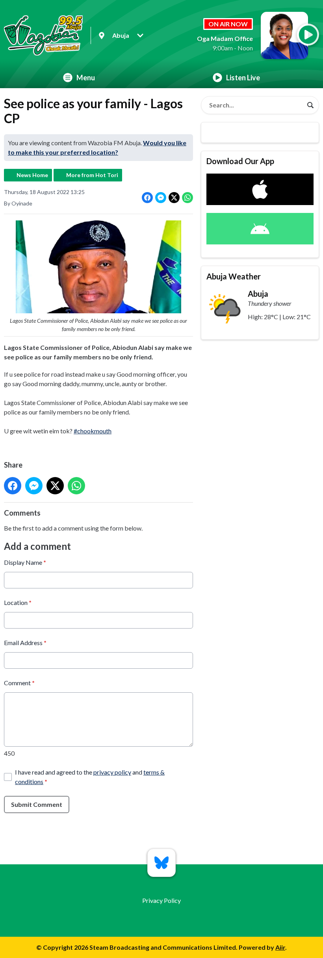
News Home (32, 175)
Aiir (280, 947)
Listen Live (243, 77)
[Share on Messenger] (160, 197)
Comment (19, 682)
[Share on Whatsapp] (187, 197)
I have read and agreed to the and (90, 776)
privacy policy (112, 772)
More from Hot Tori (92, 175)
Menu (85, 77)
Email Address (25, 642)
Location (18, 602)
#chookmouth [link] (92, 431)
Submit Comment (36, 804)
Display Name (25, 562)
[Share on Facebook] (147, 197)
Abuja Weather (233, 276)
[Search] (310, 105)
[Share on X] (174, 197)
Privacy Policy (161, 900)
